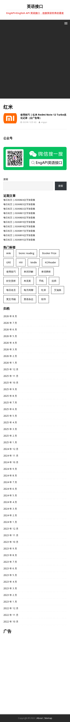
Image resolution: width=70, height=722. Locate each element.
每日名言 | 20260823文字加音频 (19, 204)
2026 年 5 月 (10, 336)
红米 (43, 290)
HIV (21, 262)
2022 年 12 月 (10, 608)
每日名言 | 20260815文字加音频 (19, 239)
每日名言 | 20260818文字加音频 (19, 226)
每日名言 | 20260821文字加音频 (19, 213)
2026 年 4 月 (10, 342)
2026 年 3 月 (10, 349)
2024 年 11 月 (10, 455)
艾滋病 (57, 290)
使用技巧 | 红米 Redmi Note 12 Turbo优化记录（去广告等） (43, 116)
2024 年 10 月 (10, 462)
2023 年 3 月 (10, 588)
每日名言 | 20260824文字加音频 (19, 199)
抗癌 (54, 280)
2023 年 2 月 (10, 595)
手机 (41, 280)
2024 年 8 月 (10, 475)
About (40, 718)
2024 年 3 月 (10, 508)
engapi (44, 122)
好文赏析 (11, 280)
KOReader (50, 262)
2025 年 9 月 (10, 389)
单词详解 (28, 271)
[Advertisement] (35, 63)
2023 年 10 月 (10, 541)
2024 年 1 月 (10, 522)
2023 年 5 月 (10, 575)
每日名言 (11, 290)
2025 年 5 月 (10, 415)
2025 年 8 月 (10, 395)
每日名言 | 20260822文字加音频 (19, 208)
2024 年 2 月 (10, 515)
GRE (8, 262)
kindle (34, 262)
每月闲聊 (28, 290)
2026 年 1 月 (10, 362)
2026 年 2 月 (10, 356)
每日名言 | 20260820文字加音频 (19, 217)
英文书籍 (11, 299)
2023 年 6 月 (10, 568)
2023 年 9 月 (10, 548)
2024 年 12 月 (10, 449)
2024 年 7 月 (10, 482)
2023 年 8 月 (10, 555)
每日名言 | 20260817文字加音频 (19, 230)
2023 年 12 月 (10, 528)
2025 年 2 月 (10, 435)
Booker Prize (49, 253)
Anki (8, 253)
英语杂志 (28, 299)
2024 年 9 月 (10, 468)
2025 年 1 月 (10, 442)
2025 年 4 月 (10, 422)
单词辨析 (46, 271)
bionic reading (26, 253)
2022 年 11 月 (10, 614)
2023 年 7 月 (10, 561)
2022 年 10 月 (10, 621)
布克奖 (27, 280)
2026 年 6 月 (10, 329)
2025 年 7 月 (10, 402)
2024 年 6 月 (10, 488)
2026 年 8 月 (10, 316)
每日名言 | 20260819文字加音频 (19, 221)
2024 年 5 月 (10, 495)
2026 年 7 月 (10, 322)
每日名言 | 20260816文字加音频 (19, 235)
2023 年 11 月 (10, 535)
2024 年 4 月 (10, 502)
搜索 (5, 179)
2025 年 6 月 (10, 409)
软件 (43, 299)
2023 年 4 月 (10, 581)
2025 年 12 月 (10, 369)
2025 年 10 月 (10, 382)
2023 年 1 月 (10, 601)
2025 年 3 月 (10, 429)
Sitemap (48, 718)
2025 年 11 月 (10, 376)
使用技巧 (11, 271)
